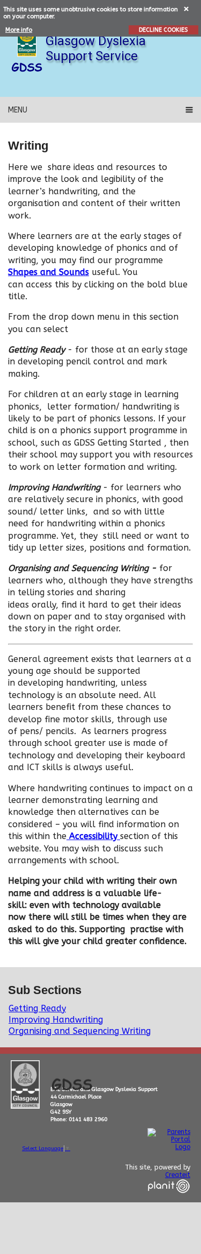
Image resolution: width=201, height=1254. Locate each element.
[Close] (186, 8)
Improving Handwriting (56, 1020)
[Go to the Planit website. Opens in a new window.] (168, 1199)
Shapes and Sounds (48, 272)
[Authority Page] (27, 40)
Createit (177, 1175)
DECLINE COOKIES (163, 29)
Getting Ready (37, 1008)
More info (18, 29)
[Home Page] (27, 67)
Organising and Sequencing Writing (80, 1031)
